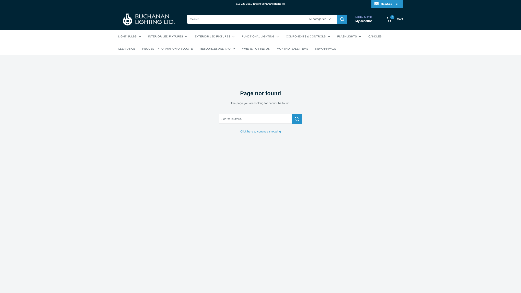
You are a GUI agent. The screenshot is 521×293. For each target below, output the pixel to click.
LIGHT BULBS (127, 36)
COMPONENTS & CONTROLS (306, 36)
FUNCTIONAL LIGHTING (258, 36)
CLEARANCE (126, 48)
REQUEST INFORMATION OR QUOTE (167, 48)
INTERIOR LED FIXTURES (165, 36)
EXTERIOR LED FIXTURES (212, 36)
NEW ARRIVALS (325, 48)
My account (363, 21)
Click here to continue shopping (260, 131)
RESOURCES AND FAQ (215, 48)
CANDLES (375, 36)
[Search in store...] (297, 119)
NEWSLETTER (390, 3)
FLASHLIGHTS (347, 36)
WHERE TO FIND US (256, 48)
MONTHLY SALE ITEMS (292, 48)
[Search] (342, 19)
